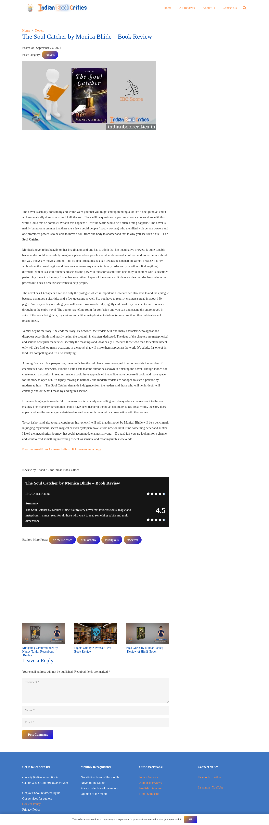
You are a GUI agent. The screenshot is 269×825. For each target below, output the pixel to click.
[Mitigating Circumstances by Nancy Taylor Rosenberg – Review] (43, 626)
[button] (245, 8)
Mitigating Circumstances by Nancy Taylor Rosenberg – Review (40, 651)
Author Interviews (150, 782)
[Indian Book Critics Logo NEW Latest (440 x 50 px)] (57, 8)
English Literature (150, 788)
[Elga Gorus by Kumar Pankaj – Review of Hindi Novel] (147, 626)
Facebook (204, 777)
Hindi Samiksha (149, 793)
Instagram (204, 787)
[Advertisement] (95, 171)
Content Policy (31, 804)
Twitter (216, 777)
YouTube (217, 787)
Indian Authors (148, 777)
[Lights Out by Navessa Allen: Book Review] (95, 626)
